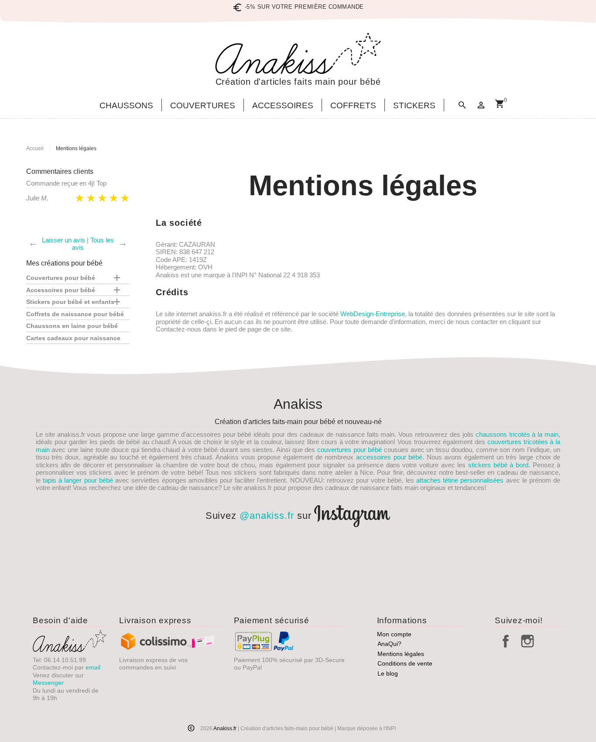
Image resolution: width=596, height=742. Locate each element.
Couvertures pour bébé (60, 277)
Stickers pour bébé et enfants (70, 301)
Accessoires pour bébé (60, 289)
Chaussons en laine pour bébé (72, 325)
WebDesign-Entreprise (372, 314)
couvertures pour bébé (349, 449)
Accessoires (282, 106)
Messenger (48, 682)
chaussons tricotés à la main (517, 434)
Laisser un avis (63, 240)
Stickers (414, 106)
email (93, 667)
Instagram (527, 641)
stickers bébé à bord (498, 465)
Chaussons (126, 106)
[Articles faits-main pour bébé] (298, 53)
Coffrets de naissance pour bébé (75, 314)
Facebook (505, 641)
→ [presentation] (122, 242)
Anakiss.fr (225, 728)
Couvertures (202, 106)
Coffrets (353, 106)
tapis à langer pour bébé (78, 480)
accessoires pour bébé (389, 457)
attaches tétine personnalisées (460, 480)
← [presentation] (33, 242)
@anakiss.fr (267, 515)
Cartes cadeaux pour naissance (73, 338)
